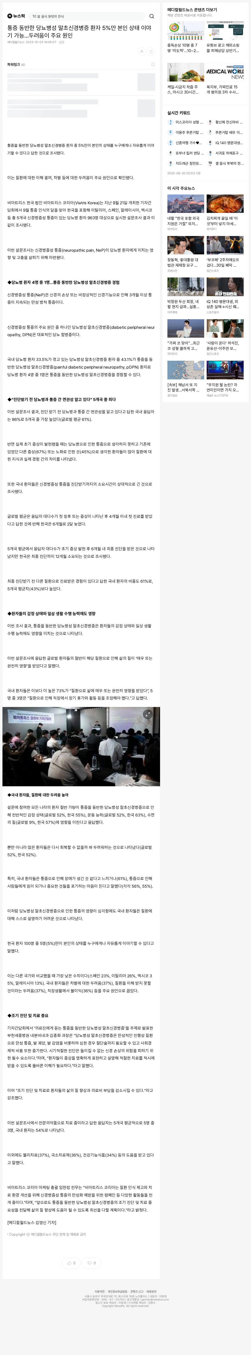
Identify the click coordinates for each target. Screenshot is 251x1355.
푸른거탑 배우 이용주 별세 (229, 132)
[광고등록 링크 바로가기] (153, 65)
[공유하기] (151, 51)
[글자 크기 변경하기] (142, 51)
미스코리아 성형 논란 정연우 (190, 122)
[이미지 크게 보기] (148, 714)
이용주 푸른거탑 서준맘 (190, 132)
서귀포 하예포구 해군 (229, 153)
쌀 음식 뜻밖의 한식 (229, 163)
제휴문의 (151, 1291)
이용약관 (99, 1291)
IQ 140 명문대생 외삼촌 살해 (229, 143)
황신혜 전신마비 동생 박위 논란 (229, 122)
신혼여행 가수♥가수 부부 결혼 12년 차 (190, 143)
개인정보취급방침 (117, 1291)
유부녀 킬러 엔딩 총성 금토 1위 (190, 153)
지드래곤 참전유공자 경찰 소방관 (190, 163)
